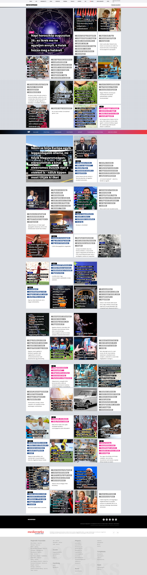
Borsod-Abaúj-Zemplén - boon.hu (39, 548)
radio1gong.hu (100, 567)
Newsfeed (58, 1)
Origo (31, 1)
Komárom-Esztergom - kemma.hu (39, 563)
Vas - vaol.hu (56, 540)
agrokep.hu (55, 567)
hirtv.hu (54, 555)
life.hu (98, 544)
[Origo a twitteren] (107, 520)
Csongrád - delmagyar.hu (37, 550)
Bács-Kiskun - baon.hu (36, 543)
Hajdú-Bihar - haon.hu (36, 557)
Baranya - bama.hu (35, 545)
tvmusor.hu (77, 563)
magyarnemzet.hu (57, 552)
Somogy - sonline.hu (36, 566)
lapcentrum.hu (100, 559)
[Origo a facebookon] (104, 520)
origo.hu (55, 557)
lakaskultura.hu (78, 546)
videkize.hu (77, 561)
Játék (108, 1)
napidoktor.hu (78, 552)
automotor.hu (78, 545)
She (85, 1)
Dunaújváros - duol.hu (36, 552)
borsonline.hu (78, 571)
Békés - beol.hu (34, 546)
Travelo (72, 1)
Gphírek (79, 1)
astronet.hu (78, 543)
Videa (51, 1)
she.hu (99, 546)
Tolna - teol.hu (34, 570)
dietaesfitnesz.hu (79, 557)
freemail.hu (100, 554)
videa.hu (99, 557)
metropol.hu (100, 542)
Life (36, 1)
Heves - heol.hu (34, 559)
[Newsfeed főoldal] (31, 520)
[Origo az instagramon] (110, 520)
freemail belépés (116, 5)
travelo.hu (77, 555)
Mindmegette (43, 1)
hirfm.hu (99, 569)
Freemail (65, 1)
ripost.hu (99, 540)
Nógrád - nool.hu (35, 565)
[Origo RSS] (116, 520)
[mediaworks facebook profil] (113, 532)
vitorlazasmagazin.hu (80, 559)
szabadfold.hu (56, 554)
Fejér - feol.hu (34, 554)
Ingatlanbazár (100, 1)
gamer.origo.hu (78, 548)
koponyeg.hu (100, 555)
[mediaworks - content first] (36, 532)
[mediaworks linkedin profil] (117, 532)
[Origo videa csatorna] (113, 520)
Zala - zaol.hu (56, 544)
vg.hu (54, 565)
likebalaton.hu (78, 550)
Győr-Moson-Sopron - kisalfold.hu (39, 555)
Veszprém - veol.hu (57, 542)
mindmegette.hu (79, 554)
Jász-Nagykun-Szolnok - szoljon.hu (39, 561)
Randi (92, 1)
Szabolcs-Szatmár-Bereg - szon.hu (39, 568)
